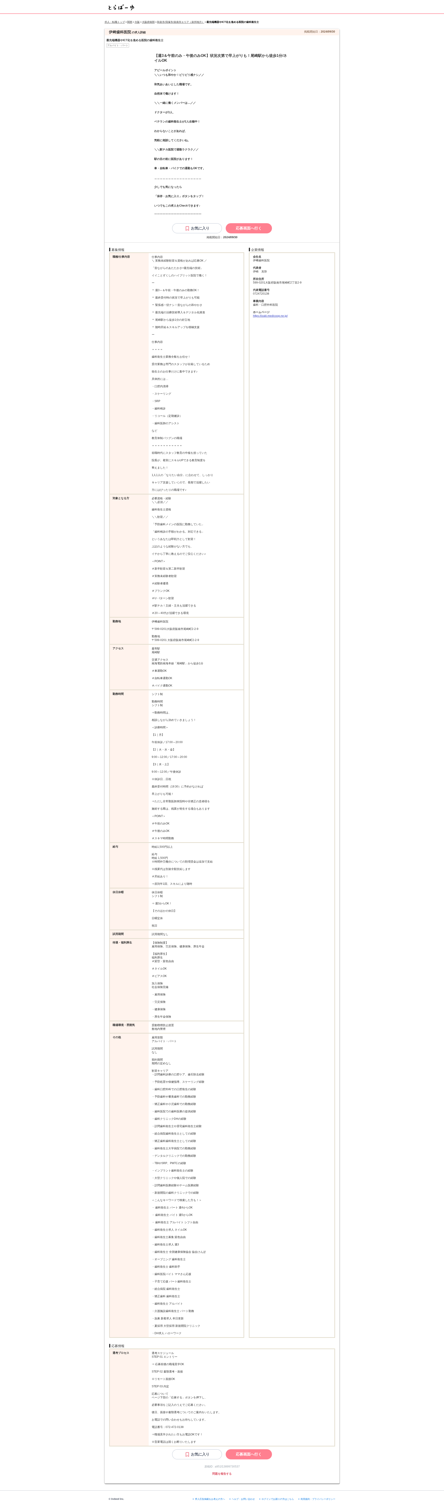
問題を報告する (222, 1473)
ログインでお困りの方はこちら (278, 1499)
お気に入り (200, 228)
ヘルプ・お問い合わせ (243, 1499)
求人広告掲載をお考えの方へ (210, 1499)
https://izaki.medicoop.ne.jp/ (270, 315)
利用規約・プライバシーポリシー (318, 1499)
